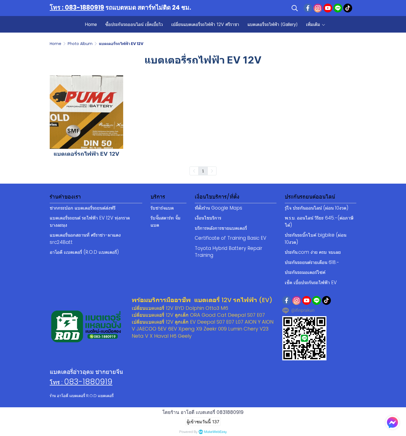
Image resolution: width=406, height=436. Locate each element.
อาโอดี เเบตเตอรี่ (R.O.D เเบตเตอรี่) (84, 252)
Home (55, 43)
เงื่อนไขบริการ (208, 218)
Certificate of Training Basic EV (230, 238)
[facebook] (308, 8)
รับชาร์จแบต (162, 208)
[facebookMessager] (392, 422)
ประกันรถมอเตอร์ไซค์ (305, 272)
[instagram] (317, 8)
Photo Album (80, 43)
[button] (294, 8)
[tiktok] (347, 8)
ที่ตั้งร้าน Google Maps (218, 208)
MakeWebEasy (215, 432)
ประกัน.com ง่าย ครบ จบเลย (313, 252)
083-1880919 (88, 381)
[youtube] (327, 8)
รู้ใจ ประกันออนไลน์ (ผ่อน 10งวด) (317, 208)
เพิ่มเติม (313, 24)
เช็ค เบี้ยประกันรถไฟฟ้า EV (311, 282)
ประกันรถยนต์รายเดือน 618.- (312, 262)
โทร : (57, 382)
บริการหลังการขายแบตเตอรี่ (221, 228)
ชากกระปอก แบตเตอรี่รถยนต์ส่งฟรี (82, 208)
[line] (337, 8)
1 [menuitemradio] (203, 170)
